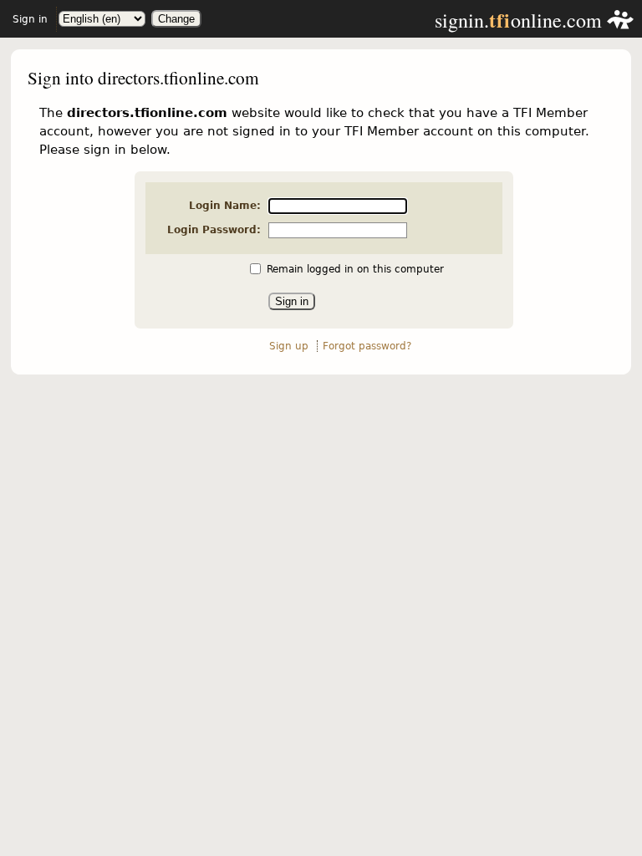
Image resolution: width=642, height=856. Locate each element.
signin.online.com (521, 20)
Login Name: (225, 205)
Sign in (30, 19)
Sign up (288, 346)
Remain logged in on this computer (355, 269)
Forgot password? (367, 346)
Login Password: (214, 230)
